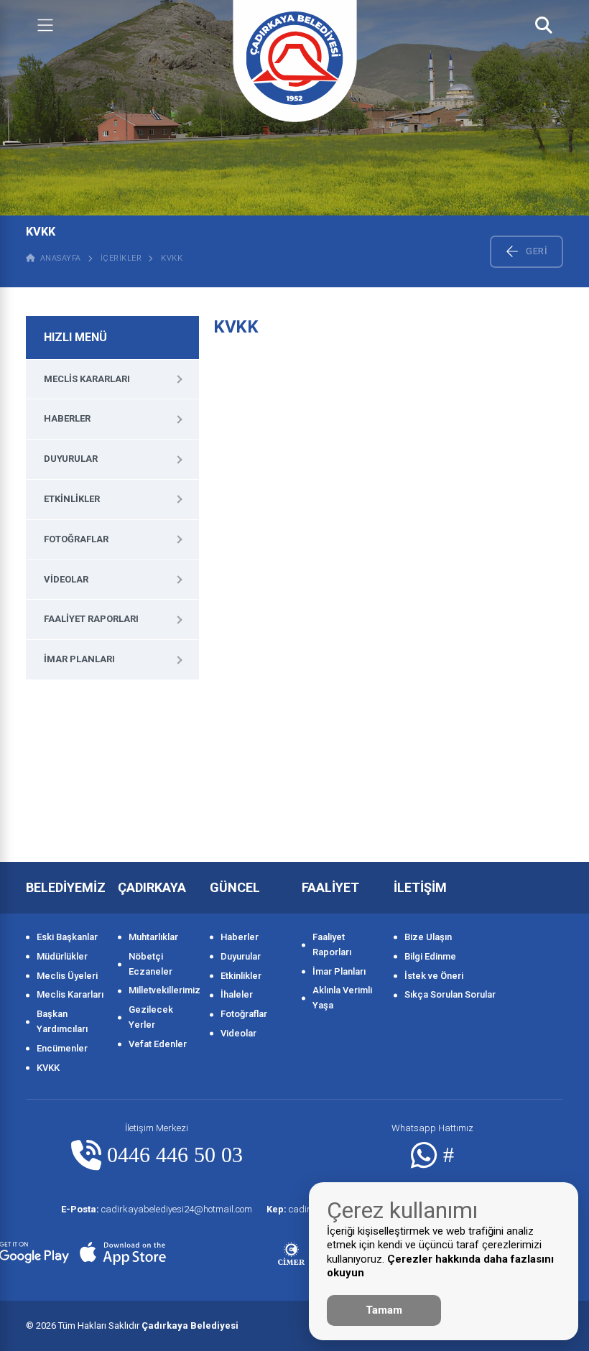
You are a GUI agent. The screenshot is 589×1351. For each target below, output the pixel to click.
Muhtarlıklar (153, 937)
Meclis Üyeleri (67, 975)
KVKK (171, 258)
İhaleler (237, 994)
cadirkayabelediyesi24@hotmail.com (156, 1209)
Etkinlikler (72, 498)
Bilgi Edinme (430, 956)
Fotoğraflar (76, 539)
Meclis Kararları (87, 378)
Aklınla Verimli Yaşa (342, 998)
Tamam (384, 1310)
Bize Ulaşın (428, 937)
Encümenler (62, 1048)
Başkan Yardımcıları (62, 1021)
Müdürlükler (62, 956)
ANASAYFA (58, 258)
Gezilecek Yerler (151, 1017)
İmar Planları (79, 659)
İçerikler (121, 258)
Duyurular (71, 458)
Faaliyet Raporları (91, 618)
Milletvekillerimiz (162, 990)
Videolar (66, 579)
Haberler (67, 418)
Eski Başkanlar (67, 937)
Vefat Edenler (158, 1044)
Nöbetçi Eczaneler (150, 964)
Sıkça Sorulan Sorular (450, 994)
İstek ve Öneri (433, 975)
